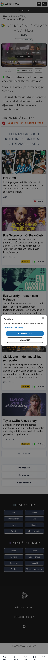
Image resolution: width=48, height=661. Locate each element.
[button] (25, 333)
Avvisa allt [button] (25, 340)
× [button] (43, 318)
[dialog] (24, 330)
